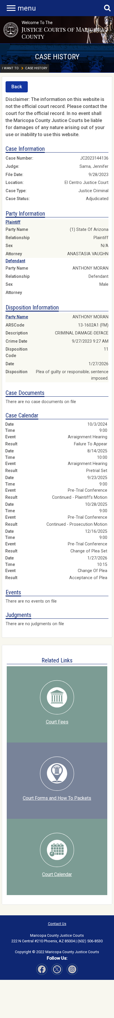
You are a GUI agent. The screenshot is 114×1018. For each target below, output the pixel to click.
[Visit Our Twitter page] (72, 969)
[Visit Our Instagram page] (57, 969)
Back (16, 86)
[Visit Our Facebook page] (41, 969)
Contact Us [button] (57, 923)
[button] (11, 29)
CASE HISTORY (57, 56)
